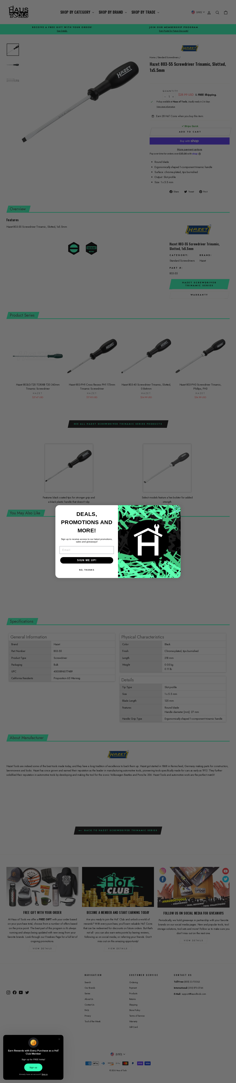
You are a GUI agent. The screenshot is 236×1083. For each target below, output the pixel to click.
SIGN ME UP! (86, 560)
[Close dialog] (176, 509)
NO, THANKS (86, 570)
